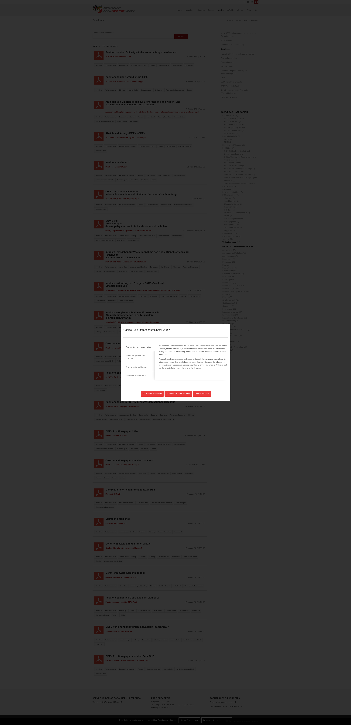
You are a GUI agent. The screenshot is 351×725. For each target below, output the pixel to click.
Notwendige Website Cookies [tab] (135, 356)
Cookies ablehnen (202, 394)
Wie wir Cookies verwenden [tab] (138, 347)
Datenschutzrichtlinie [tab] (136, 375)
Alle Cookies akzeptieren (152, 394)
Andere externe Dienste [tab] (137, 367)
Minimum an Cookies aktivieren (178, 394)
